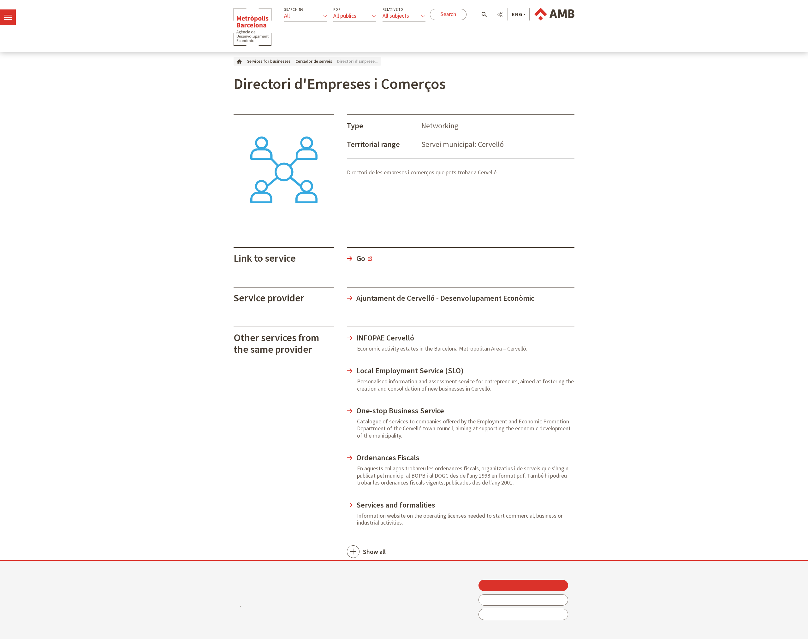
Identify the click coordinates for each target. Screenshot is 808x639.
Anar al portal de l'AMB (554, 14)
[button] (484, 14)
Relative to (393, 9)
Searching (294, 9)
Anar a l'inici (252, 27)
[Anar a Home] (239, 61)
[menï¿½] (8, 17)
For (336, 9)
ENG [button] (517, 14)
